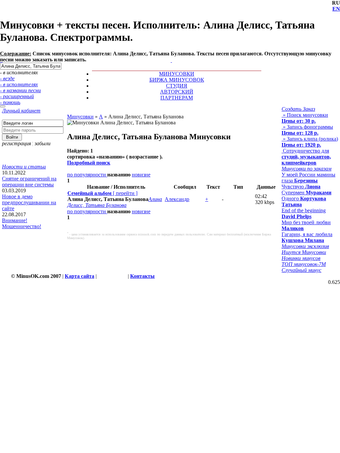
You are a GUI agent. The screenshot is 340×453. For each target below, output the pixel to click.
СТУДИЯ (176, 86)
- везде (7, 78)
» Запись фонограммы (307, 130)
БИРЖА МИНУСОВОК (176, 80)
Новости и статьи (24, 166)
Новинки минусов (301, 258)
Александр (177, 199)
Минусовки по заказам (306, 168)
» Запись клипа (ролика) (310, 142)
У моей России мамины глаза (308, 177)
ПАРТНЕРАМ (176, 97)
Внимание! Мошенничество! (21, 223)
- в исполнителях (19, 84)
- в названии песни (20, 90)
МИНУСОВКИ (176, 74)
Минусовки (80, 116)
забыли (42, 143)
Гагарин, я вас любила (307, 237)
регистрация (16, 143)
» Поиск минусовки (305, 118)
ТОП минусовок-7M (304, 264)
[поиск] (2, 106)
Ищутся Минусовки (304, 252)
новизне (141, 174)
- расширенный (17, 96)
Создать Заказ (298, 109)
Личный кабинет (21, 110)
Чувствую (301, 186)
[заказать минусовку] (168, 54)
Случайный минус (301, 270)
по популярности (87, 174)
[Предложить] (172, 54)
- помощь (10, 102)
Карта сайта (79, 276)
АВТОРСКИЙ (176, 92)
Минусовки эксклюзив (305, 246)
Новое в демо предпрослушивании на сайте (29, 202)
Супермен (306, 192)
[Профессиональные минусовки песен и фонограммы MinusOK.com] (171, 60)
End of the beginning (304, 213)
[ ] (102, 193)
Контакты (142, 276)
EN (336, 9)
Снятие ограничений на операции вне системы (29, 181)
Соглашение (112, 276)
